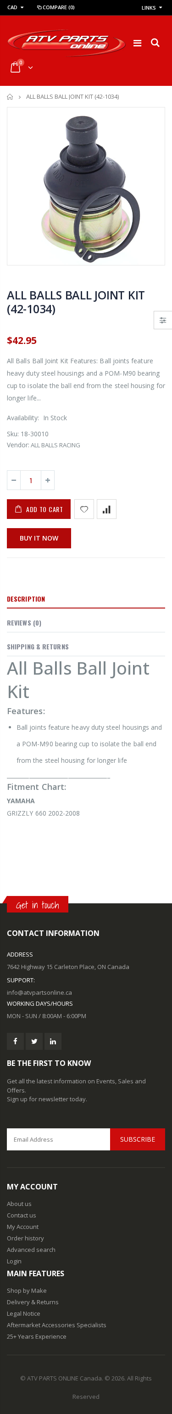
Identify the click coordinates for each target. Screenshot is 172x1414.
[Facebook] (15, 1041)
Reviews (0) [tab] (24, 622)
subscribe (137, 1139)
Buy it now (39, 538)
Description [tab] (26, 598)
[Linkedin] (52, 1041)
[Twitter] (34, 1041)
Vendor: (18, 444)
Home (10, 97)
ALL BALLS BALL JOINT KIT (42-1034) (76, 301)
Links (149, 7)
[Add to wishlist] (84, 509)
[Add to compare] (107, 509)
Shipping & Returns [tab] (38, 646)
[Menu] (137, 43)
